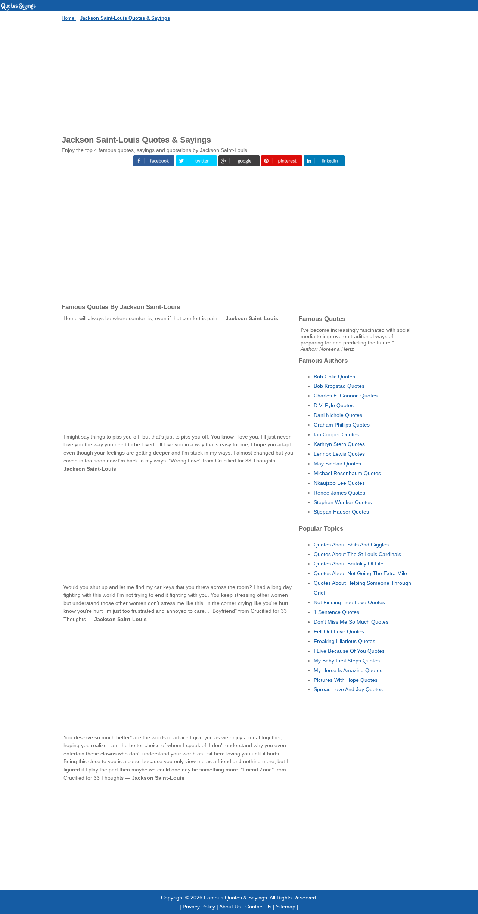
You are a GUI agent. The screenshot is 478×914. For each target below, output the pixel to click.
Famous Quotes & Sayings (235, 898)
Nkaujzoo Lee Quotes (339, 483)
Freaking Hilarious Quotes (344, 641)
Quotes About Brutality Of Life (349, 564)
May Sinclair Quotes (337, 464)
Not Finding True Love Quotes (349, 602)
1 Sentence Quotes (336, 612)
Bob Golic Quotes (334, 377)
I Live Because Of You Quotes (349, 651)
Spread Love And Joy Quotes (348, 689)
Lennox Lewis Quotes (339, 454)
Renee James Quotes (339, 493)
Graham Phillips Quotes (342, 425)
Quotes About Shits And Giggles (351, 545)
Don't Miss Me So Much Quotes (351, 622)
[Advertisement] (239, 77)
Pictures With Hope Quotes (346, 680)
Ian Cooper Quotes (336, 434)
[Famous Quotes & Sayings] (18, 9)
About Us (230, 907)
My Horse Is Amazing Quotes (348, 670)
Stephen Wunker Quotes (343, 502)
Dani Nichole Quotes (338, 415)
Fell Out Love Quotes (339, 631)
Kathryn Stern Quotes (339, 444)
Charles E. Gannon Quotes (346, 396)
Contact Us (258, 907)
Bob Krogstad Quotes (339, 386)
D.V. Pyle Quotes (334, 405)
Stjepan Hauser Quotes (341, 512)
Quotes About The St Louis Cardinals (357, 554)
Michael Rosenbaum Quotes (347, 473)
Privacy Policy (199, 907)
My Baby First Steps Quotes (347, 661)
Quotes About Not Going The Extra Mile (360, 573)
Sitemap (285, 907)
